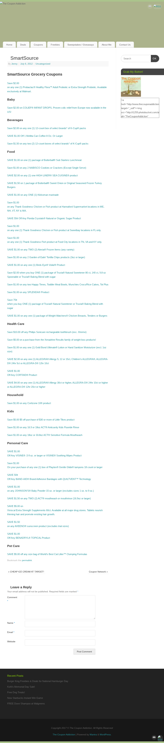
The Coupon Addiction (64, 734)
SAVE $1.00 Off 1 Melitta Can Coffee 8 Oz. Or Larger (35, 136)
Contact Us (125, 44)
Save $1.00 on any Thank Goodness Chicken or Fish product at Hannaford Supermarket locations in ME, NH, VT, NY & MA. (55, 206)
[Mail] (150, 7)
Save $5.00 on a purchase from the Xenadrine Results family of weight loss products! (51, 339)
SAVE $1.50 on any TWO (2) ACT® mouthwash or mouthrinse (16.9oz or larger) (49, 498)
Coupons (38, 44)
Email (10, 632)
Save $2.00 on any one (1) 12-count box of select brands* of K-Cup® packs (46, 128)
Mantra (93, 734)
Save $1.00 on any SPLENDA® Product (28, 292)
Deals (23, 44)
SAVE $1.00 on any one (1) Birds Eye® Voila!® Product (36, 265)
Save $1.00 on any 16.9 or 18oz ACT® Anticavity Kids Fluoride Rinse (43, 427)
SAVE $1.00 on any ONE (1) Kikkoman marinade (33, 194)
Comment (11, 599)
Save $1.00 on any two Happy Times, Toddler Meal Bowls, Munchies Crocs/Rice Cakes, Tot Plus (57, 284)
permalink (27, 560)
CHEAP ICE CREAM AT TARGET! (26, 572)
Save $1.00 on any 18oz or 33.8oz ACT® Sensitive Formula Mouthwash (44, 435)
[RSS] (157, 6)
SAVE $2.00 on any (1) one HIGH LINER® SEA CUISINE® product (42, 175)
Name (11, 623)
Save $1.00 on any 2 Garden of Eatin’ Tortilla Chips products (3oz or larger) (46, 257)
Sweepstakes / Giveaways (80, 44)
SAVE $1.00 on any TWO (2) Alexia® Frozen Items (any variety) (40, 249)
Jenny (14, 64)
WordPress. (105, 734)
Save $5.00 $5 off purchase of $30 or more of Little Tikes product (40, 419)
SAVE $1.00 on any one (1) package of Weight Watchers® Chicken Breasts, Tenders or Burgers (57, 315)
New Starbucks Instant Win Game (25, 698)
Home (9, 44)
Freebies (55, 44)
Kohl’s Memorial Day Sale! (21, 686)
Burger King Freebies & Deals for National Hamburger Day (37, 681)
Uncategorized (43, 64)
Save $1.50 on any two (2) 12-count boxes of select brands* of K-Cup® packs (47, 143)
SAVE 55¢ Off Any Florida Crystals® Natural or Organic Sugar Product (44, 218)
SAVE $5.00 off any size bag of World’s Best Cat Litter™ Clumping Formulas (47, 554)
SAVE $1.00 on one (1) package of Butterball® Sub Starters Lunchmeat (44, 160)
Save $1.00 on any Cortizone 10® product (29, 403)
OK (154, 58)
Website (11, 641)
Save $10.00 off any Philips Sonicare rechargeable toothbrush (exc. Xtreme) (46, 332)
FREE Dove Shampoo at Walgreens (26, 703)
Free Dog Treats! (16, 692)
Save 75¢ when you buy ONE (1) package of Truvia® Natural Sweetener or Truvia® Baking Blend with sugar (55, 303)
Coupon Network (98, 572)
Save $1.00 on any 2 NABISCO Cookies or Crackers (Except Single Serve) (46, 167)
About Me (106, 44)
